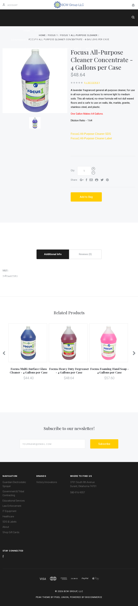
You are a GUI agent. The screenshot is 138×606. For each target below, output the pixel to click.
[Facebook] (3, 557)
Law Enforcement (98, 40)
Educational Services (71, 40)
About (90, 48)
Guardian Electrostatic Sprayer (72, 30)
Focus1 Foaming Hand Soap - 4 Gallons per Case (109, 370)
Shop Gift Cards (11, 532)
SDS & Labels (73, 48)
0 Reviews (91, 82)
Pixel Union (61, 597)
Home (27, 30)
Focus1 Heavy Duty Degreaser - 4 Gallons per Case (69, 370)
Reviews (84, 254)
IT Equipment (32, 48)
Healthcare (55, 48)
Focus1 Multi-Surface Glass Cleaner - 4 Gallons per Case (28, 370)
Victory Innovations (46, 482)
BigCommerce (93, 597)
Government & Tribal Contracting (33, 40)
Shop (38, 30)
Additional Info (53, 254)
